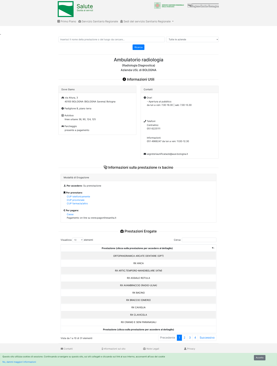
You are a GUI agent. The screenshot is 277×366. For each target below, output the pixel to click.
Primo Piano (68, 21)
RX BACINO (138, 292)
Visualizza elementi (77, 239)
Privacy (190, 348)
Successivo (207, 337)
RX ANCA (138, 263)
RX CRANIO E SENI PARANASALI (138, 322)
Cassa (70, 214)
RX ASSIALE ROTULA (138, 277)
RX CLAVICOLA (138, 314)
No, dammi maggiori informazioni (19, 362)
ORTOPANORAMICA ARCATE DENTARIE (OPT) (138, 255)
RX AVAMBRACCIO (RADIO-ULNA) (138, 285)
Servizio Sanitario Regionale (99, 21)
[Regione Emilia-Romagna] (203, 5)
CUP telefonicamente (78, 196)
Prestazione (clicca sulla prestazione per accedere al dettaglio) (137, 248)
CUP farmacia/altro (77, 203)
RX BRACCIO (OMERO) (138, 300)
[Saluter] (168, 5)
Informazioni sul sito (114, 348)
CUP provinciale (75, 200)
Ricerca (138, 47)
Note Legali (152, 348)
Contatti (68, 348)
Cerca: (177, 239)
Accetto (260, 357)
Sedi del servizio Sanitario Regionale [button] (147, 21)
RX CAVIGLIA (138, 307)
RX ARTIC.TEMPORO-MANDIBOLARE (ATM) (138, 270)
